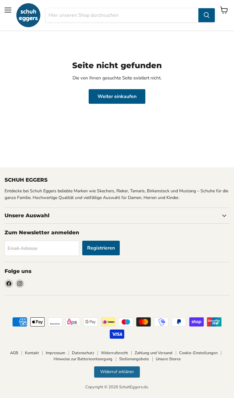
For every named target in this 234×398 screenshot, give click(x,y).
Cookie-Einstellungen (198, 353)
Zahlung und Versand (153, 353)
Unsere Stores (168, 359)
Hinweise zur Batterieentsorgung (83, 359)
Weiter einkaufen (117, 96)
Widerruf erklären (117, 372)
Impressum (55, 353)
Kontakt (32, 353)
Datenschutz (83, 353)
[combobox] (121, 15)
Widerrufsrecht (114, 353)
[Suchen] (206, 15)
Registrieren (101, 248)
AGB (14, 353)
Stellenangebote (134, 359)
